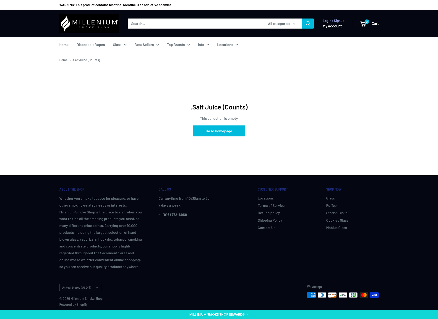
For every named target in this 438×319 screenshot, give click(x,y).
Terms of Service (271, 205)
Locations (225, 44)
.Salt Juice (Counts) (86, 60)
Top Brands (176, 44)
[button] (219, 314)
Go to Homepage (219, 131)
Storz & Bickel (337, 212)
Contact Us (266, 227)
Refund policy (269, 212)
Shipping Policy (270, 220)
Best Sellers (144, 44)
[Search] (308, 24)
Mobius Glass (336, 227)
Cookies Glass (337, 220)
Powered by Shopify (73, 304)
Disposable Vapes (91, 44)
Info (201, 44)
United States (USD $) (76, 287)
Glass (117, 44)
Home (64, 44)
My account (332, 26)
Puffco (331, 205)
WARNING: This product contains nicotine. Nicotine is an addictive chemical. (116, 5)
